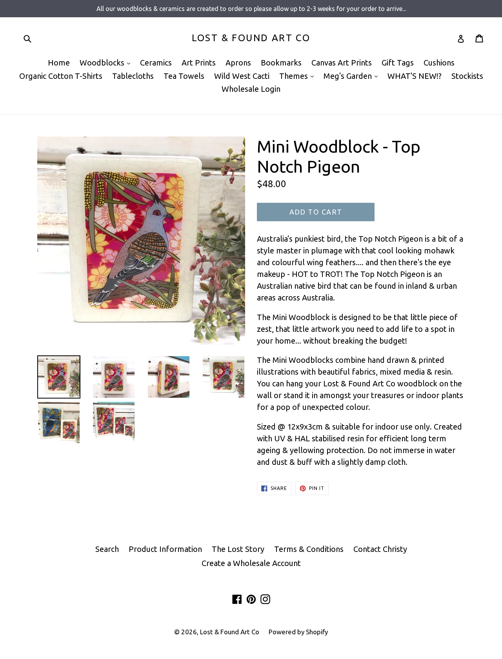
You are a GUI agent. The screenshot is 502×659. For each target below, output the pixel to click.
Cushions (439, 62)
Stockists (467, 75)
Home (59, 62)
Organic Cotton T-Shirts (60, 75)
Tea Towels (184, 75)
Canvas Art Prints (341, 62)
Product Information (165, 548)
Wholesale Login (251, 88)
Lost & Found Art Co (251, 38)
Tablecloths (133, 75)
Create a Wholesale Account (251, 563)
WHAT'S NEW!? (414, 75)
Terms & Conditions (309, 548)
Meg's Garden (353, 75)
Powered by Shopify (298, 631)
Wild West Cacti (241, 75)
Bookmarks (281, 62)
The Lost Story (238, 548)
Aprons (238, 62)
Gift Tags (398, 62)
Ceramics (156, 62)
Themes (298, 75)
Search (107, 548)
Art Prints (199, 62)
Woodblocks (107, 62)
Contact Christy (380, 548)
